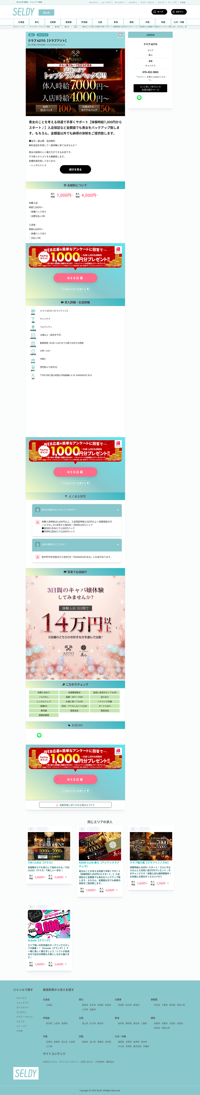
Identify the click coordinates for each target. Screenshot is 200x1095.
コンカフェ (132, 2)
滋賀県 (157, 1023)
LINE (39, 735)
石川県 (93, 1023)
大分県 (121, 1046)
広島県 (72, 1041)
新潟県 (49, 1023)
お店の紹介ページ (150, 88)
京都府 (165, 1023)
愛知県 (136, 1023)
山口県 (49, 1046)
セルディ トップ (19, 26)
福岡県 (121, 1041)
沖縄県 (146, 1046)
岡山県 (64, 1041)
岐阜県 (121, 1023)
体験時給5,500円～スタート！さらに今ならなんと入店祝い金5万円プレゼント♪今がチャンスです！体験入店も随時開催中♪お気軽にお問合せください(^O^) (150, 872)
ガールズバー (120, 2)
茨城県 (121, 1004)
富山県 (57, 26)
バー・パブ (172, 2)
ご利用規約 (99, 1061)
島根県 (57, 1041)
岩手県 (93, 1004)
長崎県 (136, 1041)
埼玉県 (157, 1004)
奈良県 (157, 1027)
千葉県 (165, 1004)
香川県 (93, 1041)
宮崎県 (129, 1046)
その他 (182, 2)
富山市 (67, 26)
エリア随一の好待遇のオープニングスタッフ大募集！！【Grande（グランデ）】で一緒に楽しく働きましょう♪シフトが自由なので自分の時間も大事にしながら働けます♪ (48, 951)
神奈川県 (181, 1004)
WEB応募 (75, 278)
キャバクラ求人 (22, 2)
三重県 (144, 1023)
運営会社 (110, 1061)
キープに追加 (120, 34)
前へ (34, 628)
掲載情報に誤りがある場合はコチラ (77, 804)
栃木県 (129, 1004)
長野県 (64, 1023)
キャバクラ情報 (36, 2)
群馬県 (136, 1004)
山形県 (85, 1009)
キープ (160, 11)
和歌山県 (166, 1027)
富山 (75, 26)
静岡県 (129, 1023)
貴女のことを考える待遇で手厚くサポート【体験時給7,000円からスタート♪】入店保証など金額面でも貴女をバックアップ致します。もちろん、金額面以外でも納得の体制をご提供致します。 (99, 877)
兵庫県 (180, 1023)
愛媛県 (100, 1041)
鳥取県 (49, 1041)
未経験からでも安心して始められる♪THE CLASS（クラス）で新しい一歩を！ (49, 869)
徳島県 (85, 1041)
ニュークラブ (106, 2)
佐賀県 (129, 1041)
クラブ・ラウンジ (147, 2)
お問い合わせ (87, 1061)
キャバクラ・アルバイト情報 (40, 26)
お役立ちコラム (50, 1061)
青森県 (85, 1004)
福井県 (100, 1023)
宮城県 (100, 1004)
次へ (116, 628)
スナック (161, 2)
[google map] (75, 408)
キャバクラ (93, 2)
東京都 (172, 1004)
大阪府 (172, 1023)
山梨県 (57, 1023)
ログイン (179, 11)
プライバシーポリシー (69, 1061)
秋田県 (108, 1004)
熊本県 (144, 1041)
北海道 (49, 1004)
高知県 (108, 1041)
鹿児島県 (137, 1046)
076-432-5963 (150, 72)
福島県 (93, 1009)
